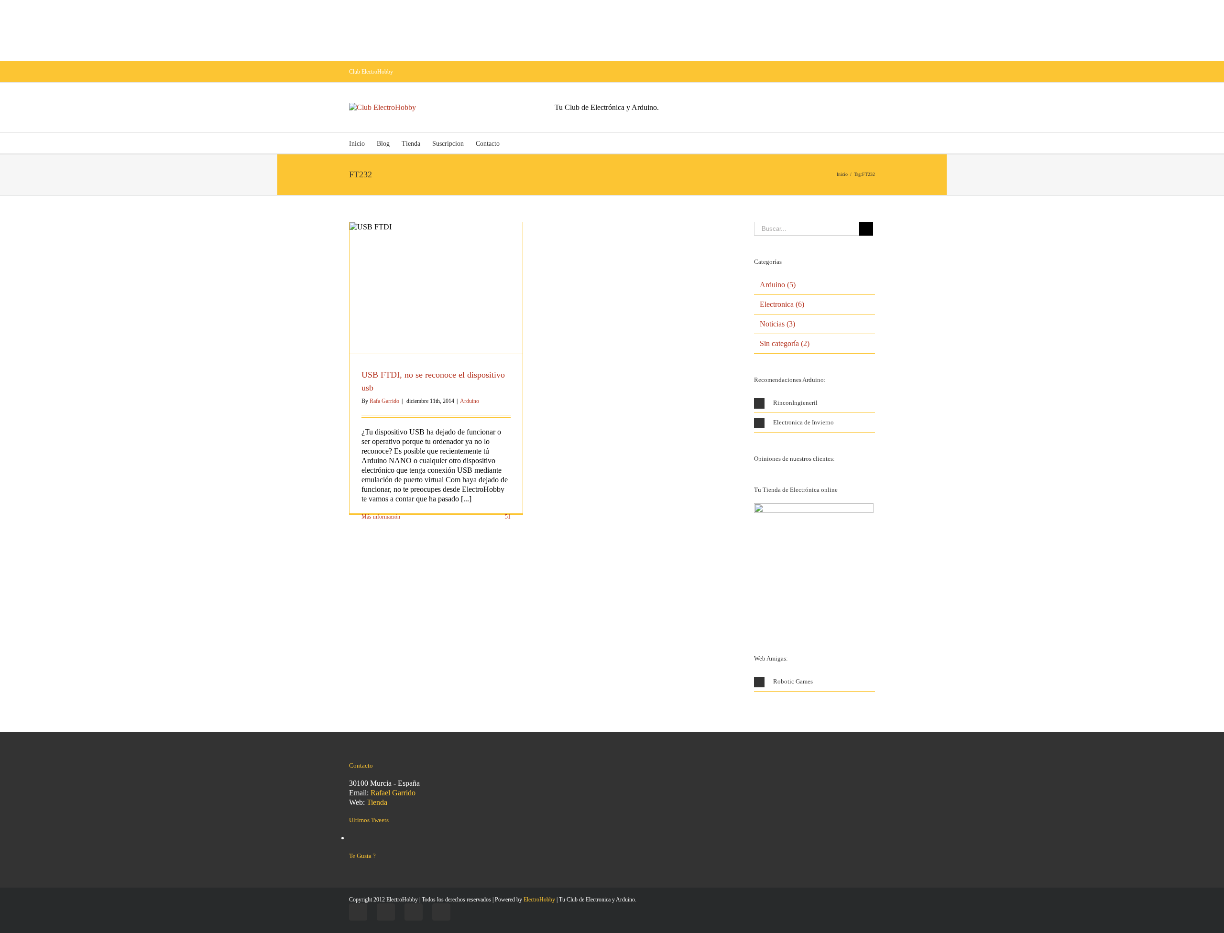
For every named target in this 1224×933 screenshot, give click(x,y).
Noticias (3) (777, 324)
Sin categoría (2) (784, 343)
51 (507, 516)
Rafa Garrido (384, 401)
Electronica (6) (782, 304)
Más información (380, 516)
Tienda (377, 802)
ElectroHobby (539, 899)
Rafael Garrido (393, 793)
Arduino (469, 401)
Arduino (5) (778, 285)
